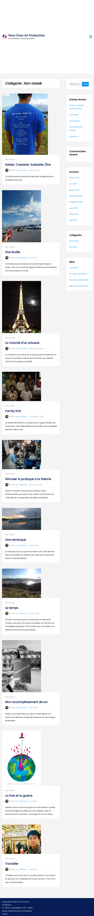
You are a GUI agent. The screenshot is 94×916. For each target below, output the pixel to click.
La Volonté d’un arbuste (22, 343)
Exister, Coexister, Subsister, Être (28, 164)
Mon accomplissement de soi (26, 702)
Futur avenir (74, 121)
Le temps (11, 608)
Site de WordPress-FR (78, 286)
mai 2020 (73, 220)
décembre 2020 (75, 196)
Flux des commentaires (79, 279)
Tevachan (23, 170)
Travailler (11, 864)
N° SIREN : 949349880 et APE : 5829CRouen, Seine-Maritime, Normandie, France (17, 911)
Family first (13, 411)
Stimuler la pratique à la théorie (28, 479)
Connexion (74, 267)
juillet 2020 (74, 214)
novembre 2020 (76, 202)
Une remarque (15, 540)
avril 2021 (73, 183)
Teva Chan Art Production (26, 35)
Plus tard (73, 247)
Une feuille (12, 252)
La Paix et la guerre (18, 795)
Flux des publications (78, 273)
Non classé (10, 159)
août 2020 (73, 208)
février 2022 (74, 177)
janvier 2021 (74, 189)
